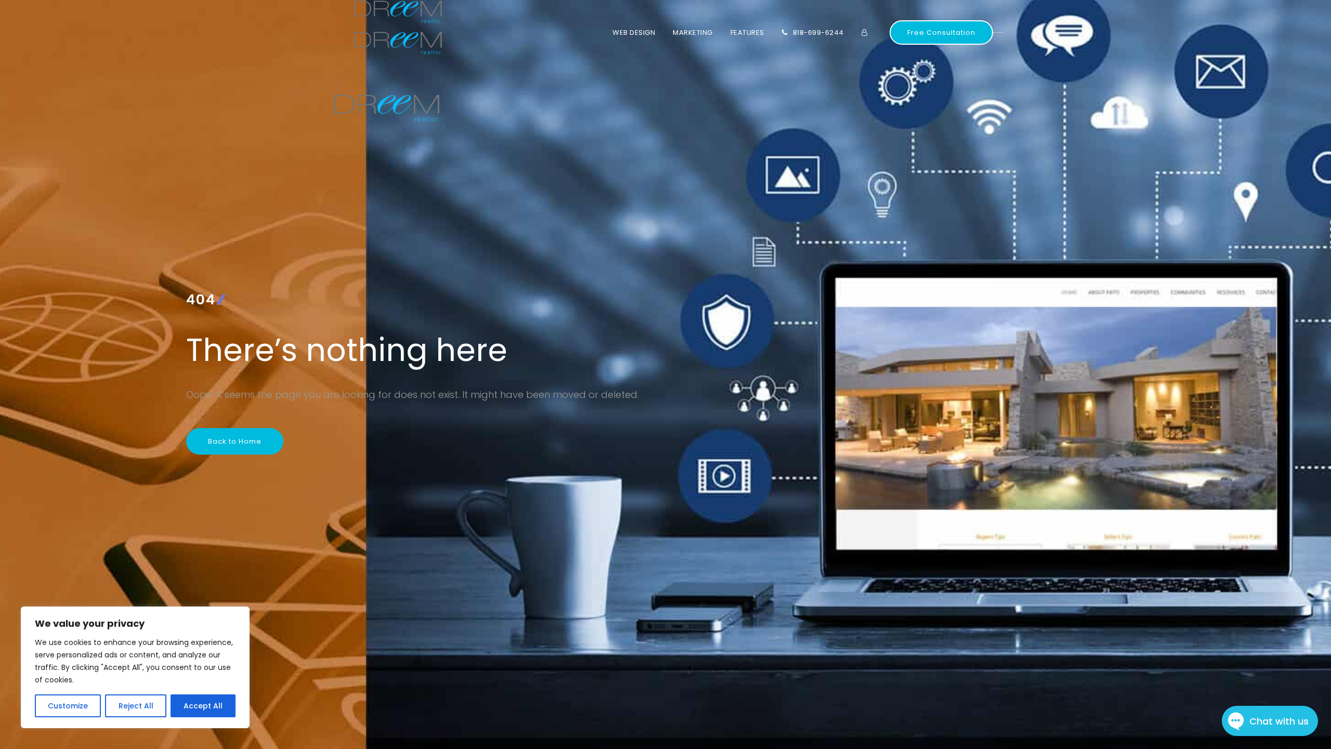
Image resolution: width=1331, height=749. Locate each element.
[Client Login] (870, 32)
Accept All (203, 706)
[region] (135, 667)
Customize (68, 706)
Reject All (136, 706)
